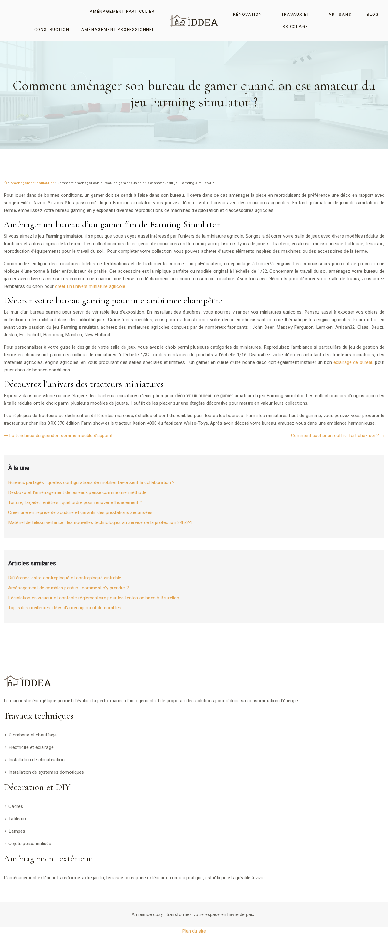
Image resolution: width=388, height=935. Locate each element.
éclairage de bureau (353, 362)
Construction (51, 29)
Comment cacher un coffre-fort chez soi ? (335, 435)
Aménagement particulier (122, 11)
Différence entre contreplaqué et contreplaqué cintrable (64, 577)
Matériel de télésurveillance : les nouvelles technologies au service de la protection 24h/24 (100, 522)
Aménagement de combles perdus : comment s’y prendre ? (68, 587)
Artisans (340, 14)
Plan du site (194, 931)
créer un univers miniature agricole (90, 286)
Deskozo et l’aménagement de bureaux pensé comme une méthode (77, 492)
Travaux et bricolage (295, 20)
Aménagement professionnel (118, 29)
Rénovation (247, 14)
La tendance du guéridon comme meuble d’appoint (60, 435)
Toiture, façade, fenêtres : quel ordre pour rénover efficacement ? (75, 502)
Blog (373, 14)
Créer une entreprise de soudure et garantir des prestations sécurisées (80, 512)
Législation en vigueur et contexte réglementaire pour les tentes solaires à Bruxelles (93, 597)
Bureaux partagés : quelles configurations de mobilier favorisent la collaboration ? (91, 482)
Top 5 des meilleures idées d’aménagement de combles (65, 607)
